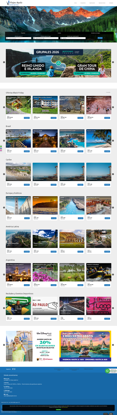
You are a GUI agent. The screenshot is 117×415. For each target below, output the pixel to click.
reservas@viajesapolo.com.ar (10, 395)
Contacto (111, 2)
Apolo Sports (92, 2)
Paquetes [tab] (23, 33)
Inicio (75, 2)
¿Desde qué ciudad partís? (73, 36)
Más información (65, 407)
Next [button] (113, 62)
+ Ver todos (108, 92)
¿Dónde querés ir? (18, 36)
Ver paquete (26, 117)
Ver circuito (27, 218)
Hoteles (59, 33)
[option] (58, 24)
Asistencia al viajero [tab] (95, 33)
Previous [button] (1, 23)
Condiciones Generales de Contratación (74, 370)
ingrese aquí (19, 411)
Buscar (100, 37)
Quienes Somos (102, 2)
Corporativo (83, 2)
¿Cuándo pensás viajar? (46, 36)
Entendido (58, 409)
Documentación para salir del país (59, 370)
